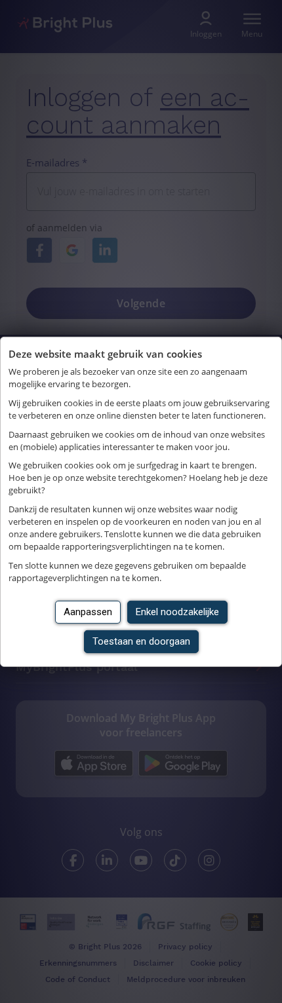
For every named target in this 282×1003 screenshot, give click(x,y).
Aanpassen (88, 612)
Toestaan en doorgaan (141, 641)
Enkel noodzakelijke (177, 612)
